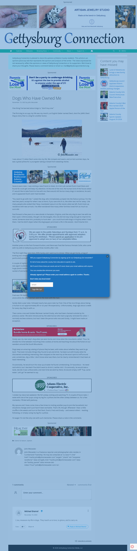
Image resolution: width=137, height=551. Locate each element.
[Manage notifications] (132, 546)
